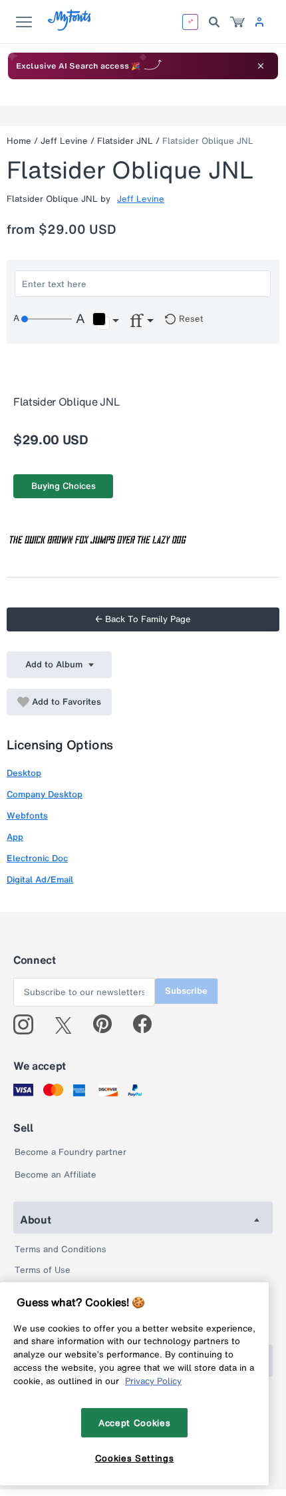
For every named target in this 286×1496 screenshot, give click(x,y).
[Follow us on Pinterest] (108, 1024)
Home (19, 141)
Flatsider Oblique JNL (207, 141)
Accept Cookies (134, 1422)
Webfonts (27, 815)
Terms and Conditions (60, 1249)
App (15, 837)
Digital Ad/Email (40, 879)
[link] (237, 22)
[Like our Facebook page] (148, 1024)
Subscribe (186, 990)
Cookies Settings (134, 1458)
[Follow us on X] (68, 1024)
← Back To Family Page (143, 619)
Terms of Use (43, 1270)
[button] (105, 321)
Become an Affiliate (55, 1174)
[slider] (46, 319)
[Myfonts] (70, 27)
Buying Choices (63, 486)
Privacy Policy (153, 1380)
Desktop (24, 773)
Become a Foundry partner (70, 1152)
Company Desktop (44, 794)
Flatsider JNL (125, 141)
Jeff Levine (64, 141)
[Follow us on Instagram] (28, 1024)
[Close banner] (260, 66)
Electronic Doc (37, 858)
